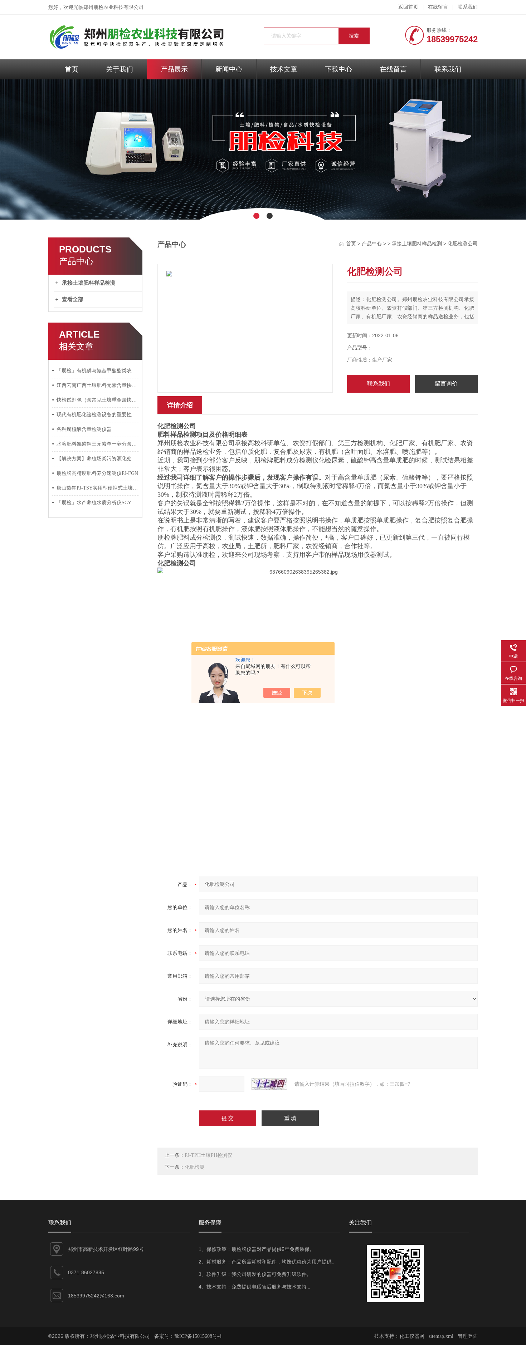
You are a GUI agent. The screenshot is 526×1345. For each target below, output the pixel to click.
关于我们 (119, 69)
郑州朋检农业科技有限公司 (113, 7)
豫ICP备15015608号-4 (197, 1336)
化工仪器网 (411, 1336)
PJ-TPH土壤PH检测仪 (208, 1155)
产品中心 (372, 243)
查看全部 (72, 299)
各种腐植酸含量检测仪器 (84, 429)
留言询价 (446, 384)
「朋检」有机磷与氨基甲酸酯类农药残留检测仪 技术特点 (98, 370)
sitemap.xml (441, 1336)
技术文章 (283, 69)
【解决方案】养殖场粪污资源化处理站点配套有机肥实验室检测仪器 (98, 458)
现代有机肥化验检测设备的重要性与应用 (98, 414)
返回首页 (408, 7)
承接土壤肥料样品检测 (89, 283)
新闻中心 (229, 69)
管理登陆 (468, 1336)
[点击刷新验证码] (269, 1084)
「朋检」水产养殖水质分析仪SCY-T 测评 (98, 502)
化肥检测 (195, 1167)
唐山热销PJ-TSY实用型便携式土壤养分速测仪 (98, 488)
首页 (71, 69)
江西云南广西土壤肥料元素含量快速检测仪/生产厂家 (98, 385)
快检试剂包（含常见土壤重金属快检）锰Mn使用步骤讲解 (98, 400)
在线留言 (438, 7)
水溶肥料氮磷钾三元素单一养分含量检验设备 (98, 444)
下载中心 (338, 69)
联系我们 (468, 7)
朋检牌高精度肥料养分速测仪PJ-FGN (97, 473)
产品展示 (174, 69)
